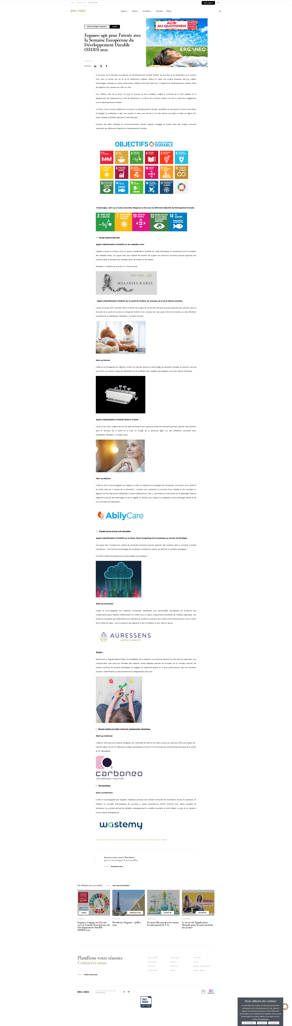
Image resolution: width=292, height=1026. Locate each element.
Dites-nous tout (90, 974)
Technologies (175, 957)
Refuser (262, 1023)
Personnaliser (249, 1023)
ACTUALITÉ (120, 913)
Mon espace (208, 3)
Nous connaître (153, 957)
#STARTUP (168, 913)
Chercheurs (151, 966)
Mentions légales (199, 970)
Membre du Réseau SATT (201, 966)
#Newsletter (135, 913)
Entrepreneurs (152, 970)
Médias (169, 11)
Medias (173, 970)
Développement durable (97, 26)
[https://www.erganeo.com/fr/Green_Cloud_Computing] (118, 597)
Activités (134, 11)
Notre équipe (152, 962)
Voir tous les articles (121, 885)
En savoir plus (264, 1019)
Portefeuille (146, 11)
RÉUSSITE (154, 913)
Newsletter (197, 957)
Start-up (173, 962)
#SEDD (114, 26)
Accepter (273, 1023)
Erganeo (123, 11)
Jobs (72, 2)
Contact (196, 962)
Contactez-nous (81, 2)
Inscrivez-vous (117, 866)
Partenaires (159, 11)
